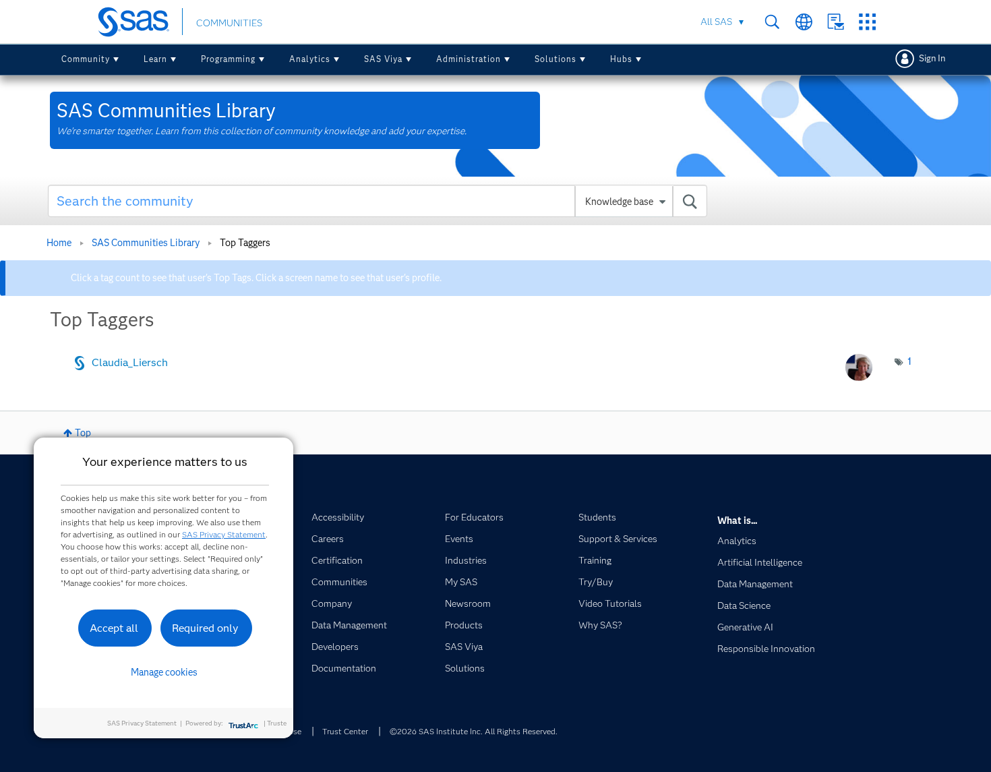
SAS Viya (383, 59)
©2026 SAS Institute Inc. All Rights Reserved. (474, 731)
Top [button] (83, 433)
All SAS (716, 22)
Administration (468, 59)
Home (59, 243)
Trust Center (345, 731)
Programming (228, 59)
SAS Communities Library (146, 243)
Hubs (621, 59)
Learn (155, 59)
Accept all (114, 628)
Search (772, 21)
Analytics (309, 59)
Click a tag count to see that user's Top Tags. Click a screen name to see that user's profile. (256, 278)
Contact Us (835, 21)
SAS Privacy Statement (224, 534)
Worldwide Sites (803, 21)
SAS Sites (867, 21)
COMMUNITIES (229, 23)
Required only (205, 628)
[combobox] (378, 201)
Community (85, 59)
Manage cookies (164, 672)
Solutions (555, 59)
